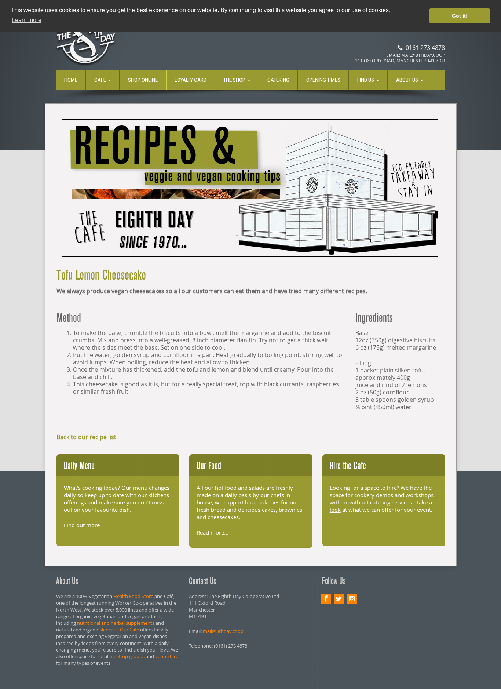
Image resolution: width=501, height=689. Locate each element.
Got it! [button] (460, 16)
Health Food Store (133, 596)
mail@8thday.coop (223, 631)
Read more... (212, 532)
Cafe (100, 80)
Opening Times (323, 80)
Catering (278, 80)
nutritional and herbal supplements (115, 623)
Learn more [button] (26, 20)
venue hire (166, 656)
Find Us (365, 80)
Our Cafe (129, 629)
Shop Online (143, 80)
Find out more (82, 525)
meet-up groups (127, 656)
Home (70, 80)
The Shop (234, 80)
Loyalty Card (190, 80)
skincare (109, 629)
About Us (407, 80)
